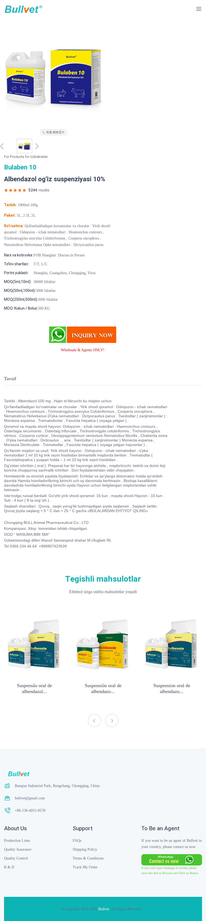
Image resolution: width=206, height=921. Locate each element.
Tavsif (10, 378)
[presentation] (94, 720)
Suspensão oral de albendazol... (34, 688)
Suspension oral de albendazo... (171, 688)
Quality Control (16, 858)
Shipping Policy (85, 849)
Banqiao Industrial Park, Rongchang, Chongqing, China (57, 786)
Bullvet (103, 909)
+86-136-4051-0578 (30, 810)
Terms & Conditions (88, 858)
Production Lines (17, 841)
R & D (9, 867)
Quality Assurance (17, 849)
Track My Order (85, 867)
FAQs (77, 841)
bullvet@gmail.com (30, 798)
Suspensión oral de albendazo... (103, 688)
